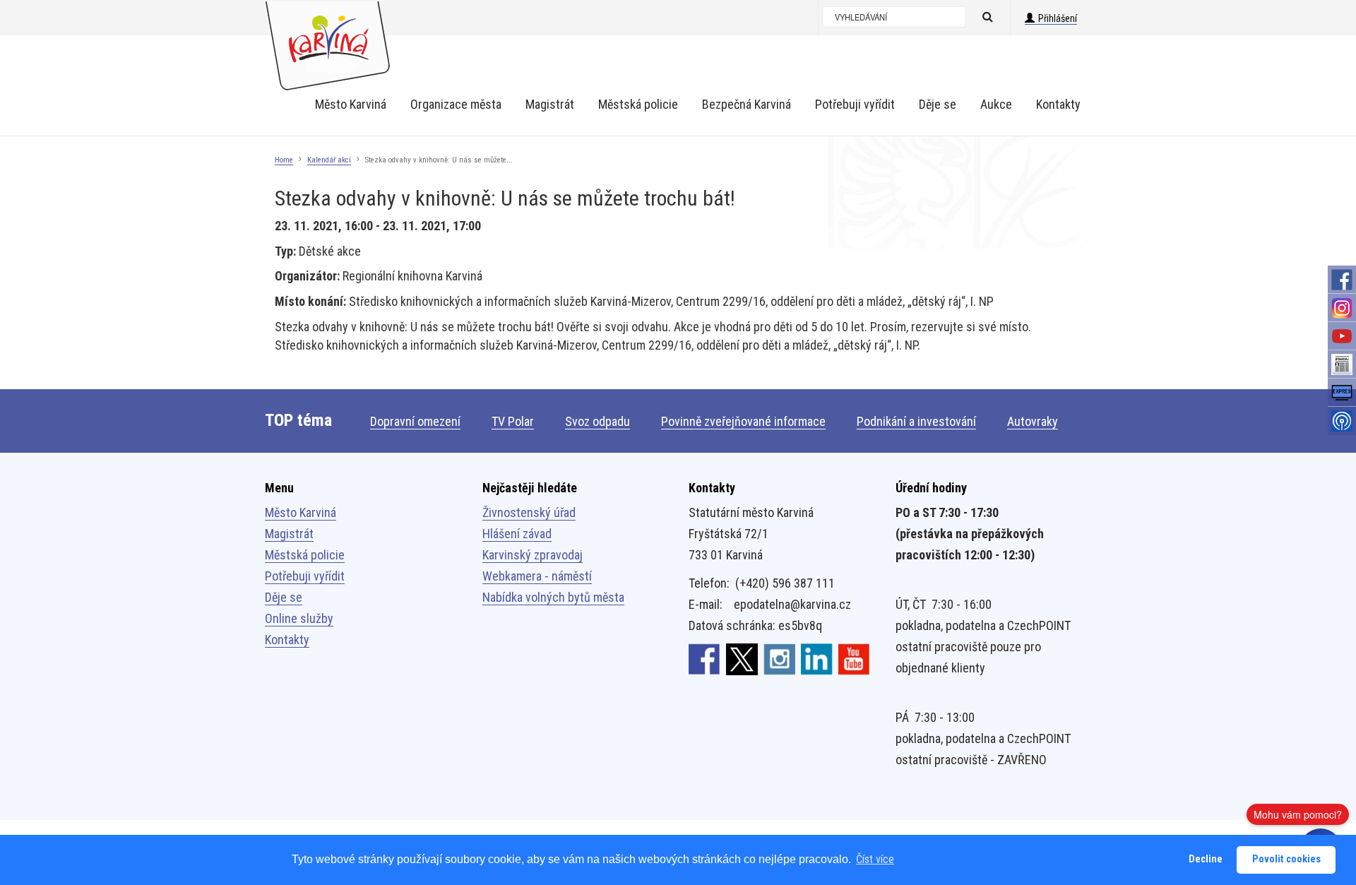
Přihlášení (1057, 18)
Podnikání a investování (916, 421)
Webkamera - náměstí (537, 576)
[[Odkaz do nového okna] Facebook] (704, 658)
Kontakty (287, 639)
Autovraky (1032, 421)
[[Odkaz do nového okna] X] (742, 658)
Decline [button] (1206, 859)
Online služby (299, 618)
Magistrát (289, 533)
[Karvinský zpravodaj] (1341, 364)
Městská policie (305, 554)
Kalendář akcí (329, 160)
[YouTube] (1341, 336)
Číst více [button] (875, 859)
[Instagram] (1341, 308)
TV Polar (513, 421)
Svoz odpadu (597, 421)
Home (284, 160)
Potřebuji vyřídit (305, 576)
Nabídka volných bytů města (553, 597)
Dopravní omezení (415, 421)
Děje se (283, 597)
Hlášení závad (517, 533)
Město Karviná (300, 512)
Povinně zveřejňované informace (743, 421)
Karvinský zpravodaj (532, 554)
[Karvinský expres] (1341, 392)
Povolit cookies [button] (1286, 859)
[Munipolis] (1341, 421)
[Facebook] (1341, 279)
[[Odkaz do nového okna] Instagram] (779, 658)
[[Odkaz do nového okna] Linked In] (817, 658)
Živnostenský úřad (529, 512)
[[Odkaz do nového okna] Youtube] (854, 658)
